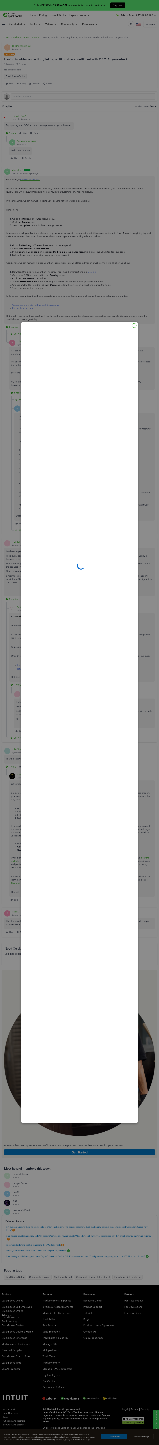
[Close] (134, 326)
